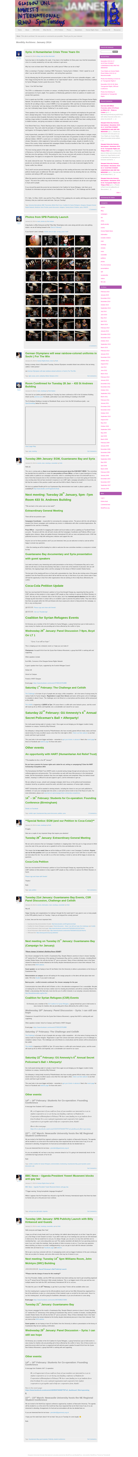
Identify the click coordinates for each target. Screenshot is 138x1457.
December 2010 (105, 406)
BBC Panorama (46, 205)
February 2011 (105, 400)
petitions (103, 258)
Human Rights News (92, 30)
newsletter (54, 463)
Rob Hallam (19, 223)
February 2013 (105, 350)
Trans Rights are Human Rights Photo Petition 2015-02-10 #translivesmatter (110, 73)
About (27, 30)
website (59, 1248)
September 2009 (106, 429)
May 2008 (104, 462)
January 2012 (105, 380)
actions (103, 207)
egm (30, 451)
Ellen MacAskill (19, 58)
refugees (62, 207)
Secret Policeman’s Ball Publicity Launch (53, 1269)
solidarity (42, 376)
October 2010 (105, 413)
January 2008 (105, 475)
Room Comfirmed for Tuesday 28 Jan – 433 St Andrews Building (59, 385)
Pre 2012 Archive (106, 265)
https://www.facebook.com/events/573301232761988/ (50, 683)
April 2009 (104, 436)
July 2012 (104, 367)
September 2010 (106, 416)
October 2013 (105, 341)
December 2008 (105, 449)
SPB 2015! (36, 30)
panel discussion (54, 207)
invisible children (106, 238)
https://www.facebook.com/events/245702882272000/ (50, 1300)
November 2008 (105, 452)
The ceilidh (28, 704)
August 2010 (104, 419)
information (45, 905)
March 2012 (104, 373)
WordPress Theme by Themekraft (100, 1455)
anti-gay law (32, 1211)
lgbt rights (39, 1211)
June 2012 (104, 370)
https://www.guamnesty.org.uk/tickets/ (47, 932)
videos (103, 278)
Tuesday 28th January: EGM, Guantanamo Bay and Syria (60, 458)
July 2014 (104, 311)
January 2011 (105, 403)
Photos (69, 30)
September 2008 (106, 459)
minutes (103, 248)
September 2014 (106, 308)
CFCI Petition (59, 30)
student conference (59, 1439)
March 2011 (104, 396)
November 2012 (105, 357)
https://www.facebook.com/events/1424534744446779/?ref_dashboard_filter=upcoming (61, 1129)
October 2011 (105, 390)
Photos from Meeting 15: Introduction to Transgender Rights (109, 94)
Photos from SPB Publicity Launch (46, 217)
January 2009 (105, 446)
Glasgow (83, 205)
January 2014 (105, 331)
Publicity (50, 1439)
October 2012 (105, 360)
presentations (105, 268)
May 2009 (104, 433)
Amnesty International (35, 205)
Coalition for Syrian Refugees (71, 205)
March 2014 (104, 324)
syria (81, 207)
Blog (38, 56)
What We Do (47, 30)
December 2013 (105, 334)
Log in (102, 498)
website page (44, 741)
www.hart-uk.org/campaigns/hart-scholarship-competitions (62, 793)
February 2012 (105, 377)
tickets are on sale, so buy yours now (56, 231)
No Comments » (92, 376)
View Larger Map (30, 446)
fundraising (63, 1164)
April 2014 (104, 321)
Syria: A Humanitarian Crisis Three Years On (52, 52)
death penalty (105, 224)
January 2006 (105, 488)
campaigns (104, 214)
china (102, 221)
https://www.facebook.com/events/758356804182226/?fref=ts (67, 928)
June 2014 (104, 314)
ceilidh (31, 813)
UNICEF (85, 207)
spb (33, 1166)
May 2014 (104, 318)
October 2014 (105, 305)
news (51, 361)
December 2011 (105, 383)
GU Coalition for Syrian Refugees (58, 1004)
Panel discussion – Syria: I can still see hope (67, 926)
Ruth (19, 358)
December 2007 (105, 478)
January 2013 (105, 354)
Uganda (45, 1211)
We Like (103, 282)
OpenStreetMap (30, 403)
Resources (117, 30)
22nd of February (56, 227)
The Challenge (29, 693)
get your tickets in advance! (71, 739)
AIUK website (39, 965)
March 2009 (104, 439)
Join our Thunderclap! (40, 612)
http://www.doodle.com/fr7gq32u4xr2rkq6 (46, 489)
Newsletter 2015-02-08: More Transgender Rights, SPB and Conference (109, 86)
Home (20, 30)
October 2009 (105, 426)
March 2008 (104, 469)
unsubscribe (104, 275)
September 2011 (106, 393)
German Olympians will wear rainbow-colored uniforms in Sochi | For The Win (52, 371)
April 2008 (104, 465)
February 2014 (105, 328)
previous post (38, 397)
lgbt (30, 376)
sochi (37, 376)
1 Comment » (93, 209)
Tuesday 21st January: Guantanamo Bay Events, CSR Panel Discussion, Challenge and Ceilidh (58, 899)
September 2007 (106, 485)
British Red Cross (57, 205)
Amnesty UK (106, 30)
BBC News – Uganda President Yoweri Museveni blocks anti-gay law (59, 1177)
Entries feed (104, 501)
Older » (118, 192)
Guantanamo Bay (42, 813)
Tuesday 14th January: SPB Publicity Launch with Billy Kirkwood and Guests (59, 1220)
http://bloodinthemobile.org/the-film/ (36, 993)
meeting (34, 451)
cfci (102, 217)
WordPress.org (105, 508)
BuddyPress (78, 1455)
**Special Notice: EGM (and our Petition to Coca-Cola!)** (59, 820)
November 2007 (105, 482)
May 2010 (104, 423)
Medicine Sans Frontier (41, 207)
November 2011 (105, 387)
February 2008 (105, 472)
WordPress (69, 1455)
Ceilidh (93, 926)
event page (90, 739)
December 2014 (105, 298)
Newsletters (78, 30)
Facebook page (49, 1248)
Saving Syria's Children (72, 207)
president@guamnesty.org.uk (60, 1148)
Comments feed (105, 504)
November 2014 (105, 301)
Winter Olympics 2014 (51, 376)
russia (33, 376)
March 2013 (104, 347)
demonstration (55, 1164)
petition (60, 813)
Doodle (38, 978)
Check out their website (80, 733)
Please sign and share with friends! (45, 607)
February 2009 (105, 442)
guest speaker (82, 1164)
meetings (43, 391)
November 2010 (105, 410)
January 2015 (105, 295)
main (42, 56)
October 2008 (105, 455)
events (39, 463)
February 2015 (105, 291)
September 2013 (106, 344)
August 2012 (104, 364)
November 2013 (105, 337)
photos (43, 221)
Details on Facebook (31, 808)
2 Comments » (92, 813)
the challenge (84, 926)
